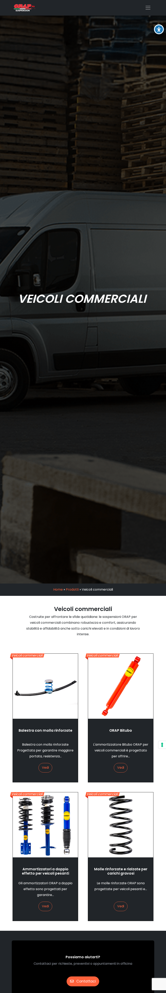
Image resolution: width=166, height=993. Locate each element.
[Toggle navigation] (148, 8)
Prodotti (72, 589)
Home (58, 589)
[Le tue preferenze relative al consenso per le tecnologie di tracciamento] (162, 745)
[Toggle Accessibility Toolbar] (159, 29)
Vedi (45, 767)
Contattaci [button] (85, 981)
